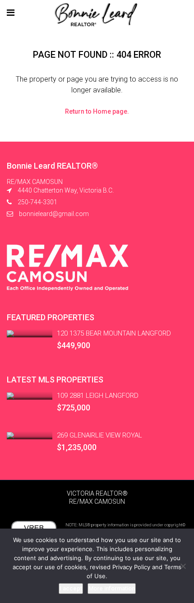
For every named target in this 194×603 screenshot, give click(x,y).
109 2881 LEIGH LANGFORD (98, 395)
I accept (71, 588)
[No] (182, 566)
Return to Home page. (97, 111)
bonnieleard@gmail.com (54, 213)
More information (111, 588)
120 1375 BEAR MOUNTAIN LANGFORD (114, 333)
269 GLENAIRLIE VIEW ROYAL (99, 435)
